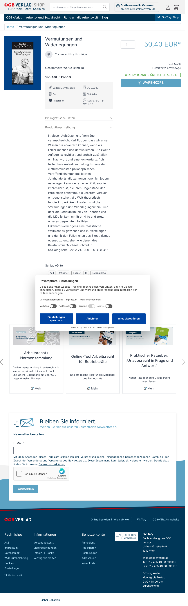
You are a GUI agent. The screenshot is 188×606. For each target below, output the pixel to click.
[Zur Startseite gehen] (24, 5)
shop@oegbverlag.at (155, 557)
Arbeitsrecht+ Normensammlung (36, 355)
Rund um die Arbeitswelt (81, 17)
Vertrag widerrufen (45, 557)
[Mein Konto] (168, 7)
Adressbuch (89, 557)
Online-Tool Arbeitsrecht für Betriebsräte (92, 359)
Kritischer (63, 272)
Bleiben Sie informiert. (68, 421)
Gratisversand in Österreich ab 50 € (151, 74)
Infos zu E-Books (44, 552)
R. (86, 272)
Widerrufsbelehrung (16, 557)
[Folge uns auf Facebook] (126, 536)
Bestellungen (89, 552)
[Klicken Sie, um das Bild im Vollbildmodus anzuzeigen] (22, 63)
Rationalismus (99, 272)
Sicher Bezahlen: (51, 599)
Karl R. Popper (61, 77)
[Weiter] (184, 362)
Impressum (11, 547)
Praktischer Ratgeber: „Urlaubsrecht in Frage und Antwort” (149, 360)
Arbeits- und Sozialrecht (43, 17)
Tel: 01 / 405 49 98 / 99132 (159, 561)
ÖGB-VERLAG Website (166, 519)
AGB (7, 542)
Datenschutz (12, 552)
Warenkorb (88, 563)
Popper (76, 272)
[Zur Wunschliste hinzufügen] (49, 54)
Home (10, 27)
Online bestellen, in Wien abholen (110, 519)
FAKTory (141, 519)
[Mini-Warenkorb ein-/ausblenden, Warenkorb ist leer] (176, 7)
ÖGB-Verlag (14, 17)
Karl (52, 272)
